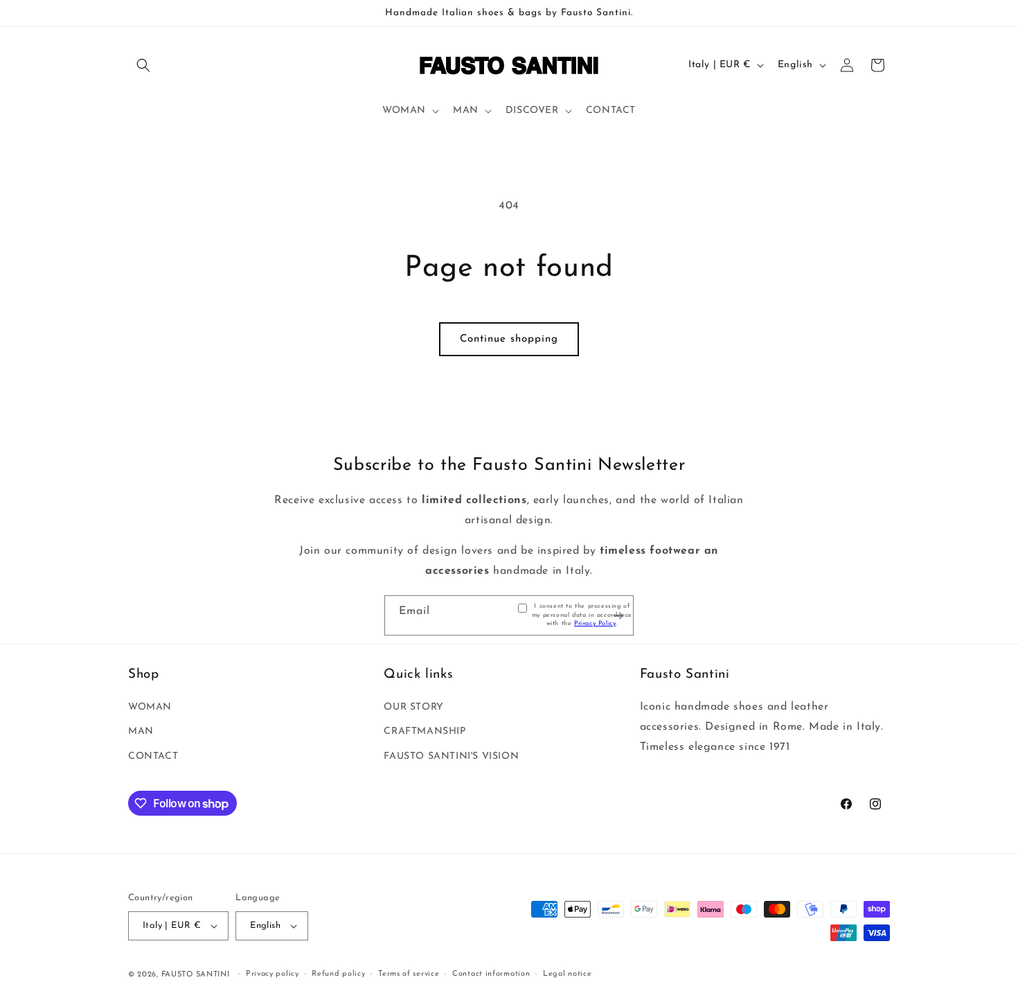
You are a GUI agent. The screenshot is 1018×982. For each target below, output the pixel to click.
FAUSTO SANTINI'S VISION (451, 756)
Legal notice (567, 974)
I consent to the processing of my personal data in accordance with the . (582, 614)
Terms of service (408, 974)
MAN (141, 731)
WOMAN (150, 707)
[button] (143, 65)
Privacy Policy (595, 623)
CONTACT (153, 756)
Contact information (491, 974)
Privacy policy (272, 974)
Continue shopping (509, 339)
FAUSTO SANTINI (195, 975)
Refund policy (338, 974)
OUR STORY (413, 707)
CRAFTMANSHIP (424, 731)
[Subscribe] (617, 615)
